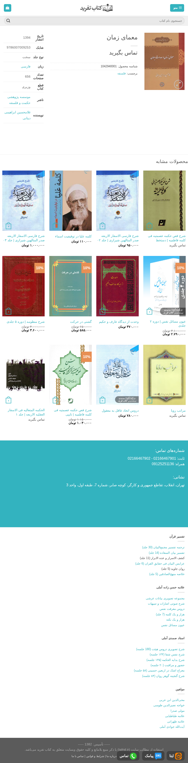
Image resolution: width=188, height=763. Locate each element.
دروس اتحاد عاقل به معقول (120, 410)
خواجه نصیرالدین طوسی (169, 705)
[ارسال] (8, 21)
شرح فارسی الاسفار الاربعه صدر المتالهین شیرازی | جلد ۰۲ (118, 238)
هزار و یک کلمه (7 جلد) (170, 614)
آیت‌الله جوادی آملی (172, 726)
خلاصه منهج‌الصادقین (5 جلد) (167, 574)
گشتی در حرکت (81, 321)
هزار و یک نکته (175, 619)
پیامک (149, 756)
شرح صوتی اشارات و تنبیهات (166, 603)
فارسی (25, 66)
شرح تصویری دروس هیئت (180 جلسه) (160, 649)
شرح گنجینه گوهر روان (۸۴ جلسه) (163, 676)
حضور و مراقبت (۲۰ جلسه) (168, 665)
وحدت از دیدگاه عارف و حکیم (119, 321)
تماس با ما (78, 756)
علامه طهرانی (176, 721)
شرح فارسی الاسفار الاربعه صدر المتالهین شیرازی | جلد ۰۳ (24, 238)
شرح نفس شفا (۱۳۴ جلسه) (167, 654)
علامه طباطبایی (175, 716)
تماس (124, 756)
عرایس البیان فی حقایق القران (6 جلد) (160, 563)
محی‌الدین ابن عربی (172, 700)
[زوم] (178, 84)
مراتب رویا (178, 410)
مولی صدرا (178, 710)
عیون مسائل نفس (173, 625)
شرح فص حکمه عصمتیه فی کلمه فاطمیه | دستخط (167, 238)
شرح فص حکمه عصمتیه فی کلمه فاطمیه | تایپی (73, 412)
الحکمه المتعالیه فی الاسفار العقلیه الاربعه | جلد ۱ (26, 412)
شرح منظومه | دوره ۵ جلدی (26, 321)
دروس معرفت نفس (172, 609)
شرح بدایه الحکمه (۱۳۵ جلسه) (166, 660)
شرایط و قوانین (95, 756)
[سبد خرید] (7, 8)
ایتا (171, 756)
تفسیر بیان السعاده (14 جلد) (167, 552)
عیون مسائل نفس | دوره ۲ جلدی (168, 324)
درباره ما (111, 756)
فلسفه (121, 73)
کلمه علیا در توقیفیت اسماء (73, 236)
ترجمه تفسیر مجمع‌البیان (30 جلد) (163, 547)
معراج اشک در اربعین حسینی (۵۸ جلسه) (159, 670)
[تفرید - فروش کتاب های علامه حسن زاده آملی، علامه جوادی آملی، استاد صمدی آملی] (96, 8)
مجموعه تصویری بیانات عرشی (165, 598)
